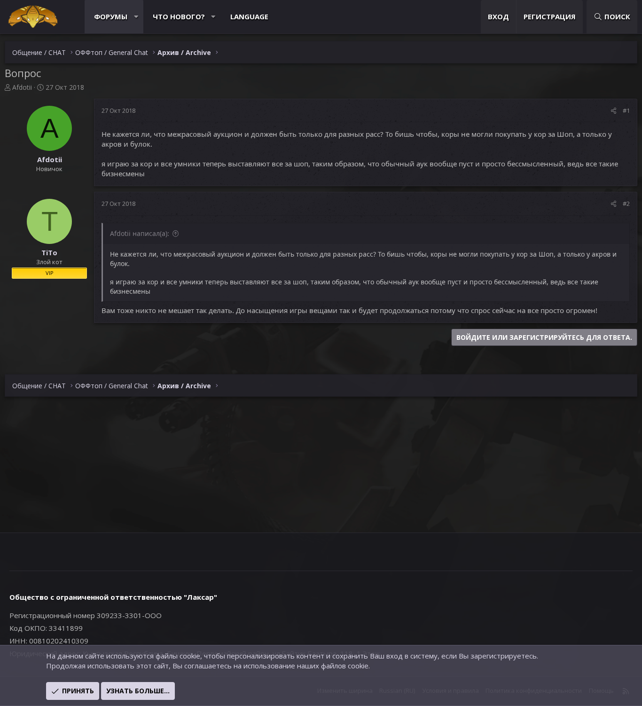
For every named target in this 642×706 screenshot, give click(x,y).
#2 (626, 203)
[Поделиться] (613, 110)
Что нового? (179, 16)
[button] (136, 16)
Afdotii (22, 87)
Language (249, 16)
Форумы (110, 16)
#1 (626, 110)
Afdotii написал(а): (139, 233)
